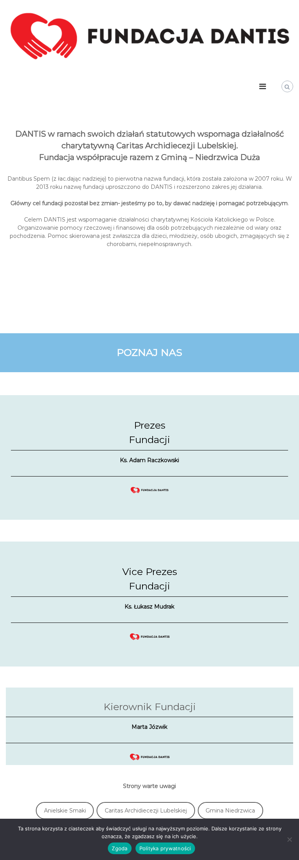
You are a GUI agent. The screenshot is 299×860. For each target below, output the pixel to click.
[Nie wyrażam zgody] (289, 839)
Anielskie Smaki (65, 810)
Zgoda (119, 848)
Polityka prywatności (165, 848)
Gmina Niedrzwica (230, 810)
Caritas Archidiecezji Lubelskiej (146, 810)
